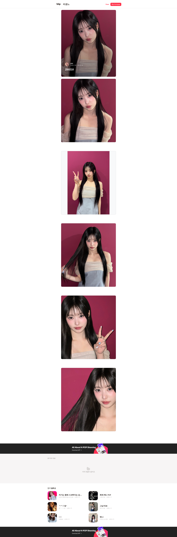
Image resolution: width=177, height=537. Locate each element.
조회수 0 (77, 497)
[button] (107, 4)
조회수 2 (108, 497)
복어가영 (102, 508)
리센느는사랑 (104, 519)
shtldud (61, 519)
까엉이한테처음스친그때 (66, 497)
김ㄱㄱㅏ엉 (62, 508)
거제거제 (102, 497)
